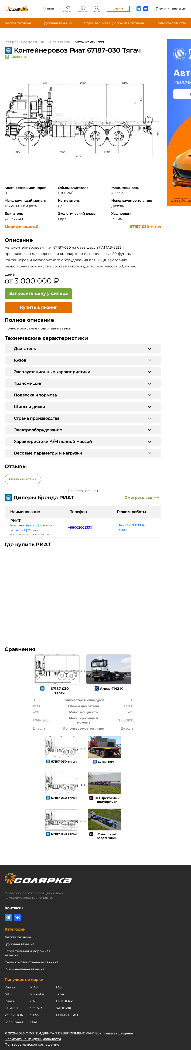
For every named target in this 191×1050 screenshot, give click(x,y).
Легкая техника (18, 23)
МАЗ (34, 987)
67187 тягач (107, 762)
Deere (9, 1001)
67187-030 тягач (145, 226)
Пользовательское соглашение (32, 1044)
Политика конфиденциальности (33, 1039)
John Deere (14, 1022)
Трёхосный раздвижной (107, 836)
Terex (60, 994)
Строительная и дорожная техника (114, 23)
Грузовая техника (57, 23)
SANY (34, 1015)
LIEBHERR (64, 1001)
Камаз (10, 987)
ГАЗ (59, 987)
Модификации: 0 (21, 226)
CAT (33, 1001)
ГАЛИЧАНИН (67, 1015)
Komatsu (37, 994)
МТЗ (8, 994)
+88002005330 (80, 527)
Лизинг (118, 8)
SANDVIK (63, 1008)
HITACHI (11, 1008)
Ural (33, 1022)
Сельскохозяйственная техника (31, 962)
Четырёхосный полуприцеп (107, 799)
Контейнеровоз (59, 41)
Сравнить (18, 57)
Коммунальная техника (24, 969)
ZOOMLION (14, 1015)
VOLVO (36, 1008)
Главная (10, 41)
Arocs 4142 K (111, 688)
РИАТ (15, 520)
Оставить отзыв (23, 479)
